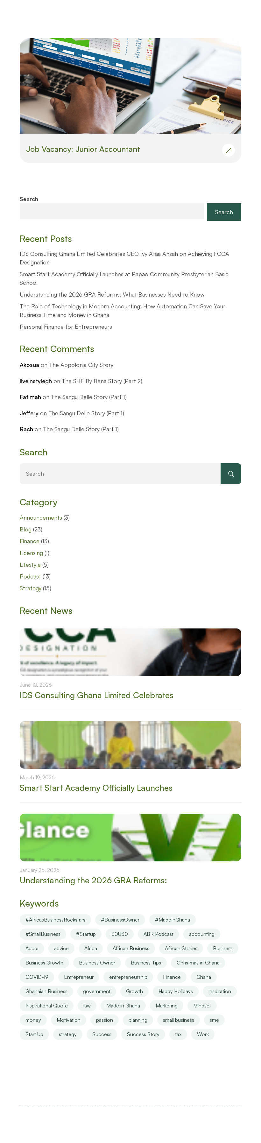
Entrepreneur (79, 977)
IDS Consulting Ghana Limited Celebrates (96, 695)
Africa (90, 948)
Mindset (202, 1005)
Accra (32, 948)
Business (223, 948)
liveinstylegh (36, 380)
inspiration (219, 991)
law (87, 1005)
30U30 (119, 934)
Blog (26, 529)
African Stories (181, 948)
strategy (68, 1034)
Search (29, 198)
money (33, 1020)
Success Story (143, 1034)
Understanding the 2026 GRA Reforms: (93, 880)
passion (104, 1020)
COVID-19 (36, 977)
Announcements (41, 517)
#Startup (86, 934)
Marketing (167, 1005)
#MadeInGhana (172, 919)
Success (101, 1034)
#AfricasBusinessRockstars (55, 919)
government (96, 991)
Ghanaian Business (46, 991)
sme (214, 1020)
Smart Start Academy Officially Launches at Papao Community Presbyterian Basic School (124, 278)
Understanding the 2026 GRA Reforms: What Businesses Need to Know (112, 294)
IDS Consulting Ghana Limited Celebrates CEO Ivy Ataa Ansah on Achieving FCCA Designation (124, 258)
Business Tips (146, 962)
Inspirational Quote (46, 1005)
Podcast (30, 576)
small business (178, 1020)
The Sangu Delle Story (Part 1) (89, 396)
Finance (29, 540)
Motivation (69, 1020)
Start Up (34, 1034)
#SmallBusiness (42, 934)
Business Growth (44, 962)
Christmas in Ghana (198, 962)
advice (61, 948)
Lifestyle (30, 564)
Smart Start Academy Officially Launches (96, 788)
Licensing (31, 552)
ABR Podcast (158, 934)
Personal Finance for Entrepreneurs (66, 326)
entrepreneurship (128, 977)
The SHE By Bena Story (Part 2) (102, 380)
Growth (134, 991)
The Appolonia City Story (81, 364)
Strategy (30, 588)
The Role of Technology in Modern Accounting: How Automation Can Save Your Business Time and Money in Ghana (122, 310)
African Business (131, 948)
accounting (202, 934)
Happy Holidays (176, 991)
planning (138, 1020)
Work (203, 1034)
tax (178, 1034)
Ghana (203, 977)
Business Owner (97, 962)
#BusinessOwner (120, 919)
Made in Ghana (123, 1005)
